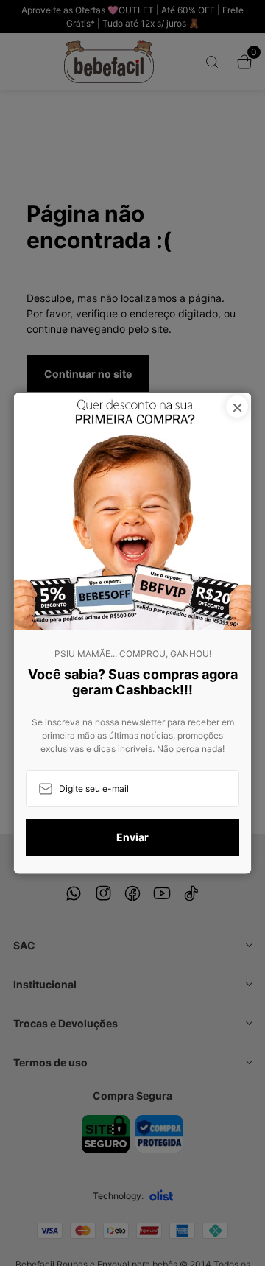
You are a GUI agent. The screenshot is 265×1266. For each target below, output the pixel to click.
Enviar (132, 837)
